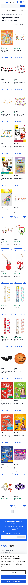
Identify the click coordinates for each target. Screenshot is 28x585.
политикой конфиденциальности (13, 533)
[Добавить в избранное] (11, 57)
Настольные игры (11, 10)
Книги (2, 10)
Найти (23, 6)
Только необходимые (13, 577)
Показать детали (5, 568)
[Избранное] (21, 2)
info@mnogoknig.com (5, 552)
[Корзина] (24, 2)
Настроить (13, 572)
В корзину (6, 57)
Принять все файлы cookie (13, 581)
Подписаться (21, 537)
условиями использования (17, 531)
